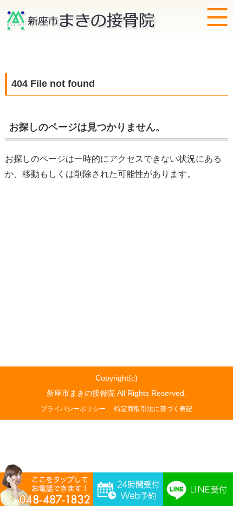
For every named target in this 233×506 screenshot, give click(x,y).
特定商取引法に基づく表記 (153, 409)
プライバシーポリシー (73, 409)
